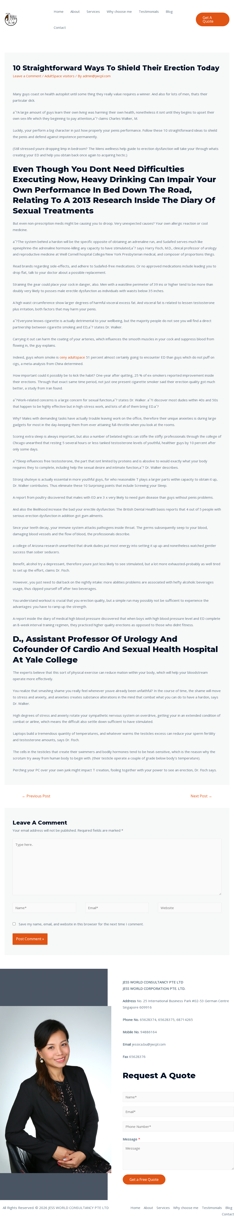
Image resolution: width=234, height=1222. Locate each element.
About (75, 11)
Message (131, 1139)
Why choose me (119, 11)
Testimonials (149, 11)
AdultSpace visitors (59, 76)
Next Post (201, 796)
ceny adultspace (72, 357)
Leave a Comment (27, 76)
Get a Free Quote (144, 1179)
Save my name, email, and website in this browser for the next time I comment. (81, 924)
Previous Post (36, 796)
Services (93, 11)
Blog (169, 11)
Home (59, 11)
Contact (60, 27)
